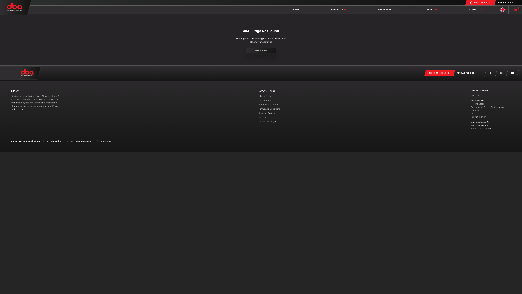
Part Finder (480, 3)
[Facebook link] (490, 73)
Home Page (261, 50)
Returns (262, 117)
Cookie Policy (265, 100)
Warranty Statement (268, 104)
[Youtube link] (512, 73)
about (430, 10)
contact (474, 10)
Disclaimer (106, 141)
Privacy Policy (265, 96)
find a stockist (506, 3)
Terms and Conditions (269, 109)
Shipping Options (267, 113)
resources (384, 10)
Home (296, 10)
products (337, 10)
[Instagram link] (501, 73)
